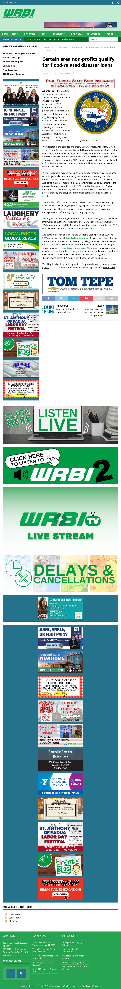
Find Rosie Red (10, 70)
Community (59, 34)
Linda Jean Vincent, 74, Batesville (72, 943)
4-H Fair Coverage (11, 57)
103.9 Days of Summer (13, 74)
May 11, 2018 (52, 73)
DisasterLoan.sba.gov (77, 238)
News (15, 34)
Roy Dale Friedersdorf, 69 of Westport (74, 967)
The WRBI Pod (93, 34)
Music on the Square (13, 61)
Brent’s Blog (9, 65)
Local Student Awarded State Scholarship (45, 957)
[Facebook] (112, 2)
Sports (42, 34)
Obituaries (29, 34)
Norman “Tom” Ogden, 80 (73, 962)
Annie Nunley (68, 73)
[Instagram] (118, 2)
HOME (5, 34)
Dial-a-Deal (76, 34)
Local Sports (15, 917)
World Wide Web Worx (91, 986)
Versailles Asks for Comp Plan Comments (43, 950)
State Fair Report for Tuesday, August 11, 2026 (43, 943)
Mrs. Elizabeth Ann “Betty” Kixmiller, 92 (73, 957)
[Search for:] (103, 39)
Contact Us (21, 949)
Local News (14, 914)
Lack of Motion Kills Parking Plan (44, 970)
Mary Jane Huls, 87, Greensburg (70, 950)
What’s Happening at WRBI (20, 46)
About (110, 34)
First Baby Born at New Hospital (42, 963)
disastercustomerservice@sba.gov (79, 248)
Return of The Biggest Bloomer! (19, 53)
